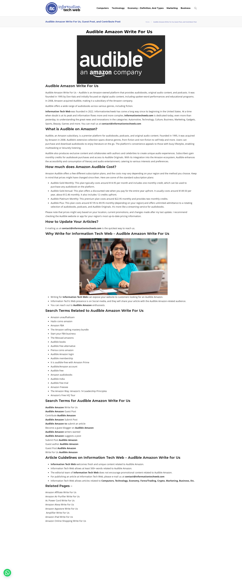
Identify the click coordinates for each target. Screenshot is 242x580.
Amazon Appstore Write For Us (61, 508)
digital (105, 96)
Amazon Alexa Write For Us (59, 504)
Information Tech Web (189, 570)
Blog (142, 574)
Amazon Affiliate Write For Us (60, 492)
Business (185, 8)
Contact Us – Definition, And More (179, 574)
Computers (103, 8)
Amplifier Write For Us (57, 512)
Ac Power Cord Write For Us (60, 500)
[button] (7, 572)
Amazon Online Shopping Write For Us (65, 520)
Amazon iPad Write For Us (59, 516)
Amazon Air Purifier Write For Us (62, 496)
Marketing (172, 8)
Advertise (153, 574)
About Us (132, 574)
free (66, 362)
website (72, 216)
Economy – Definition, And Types (146, 8)
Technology (118, 8)
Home (147, 22)
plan (81, 190)
